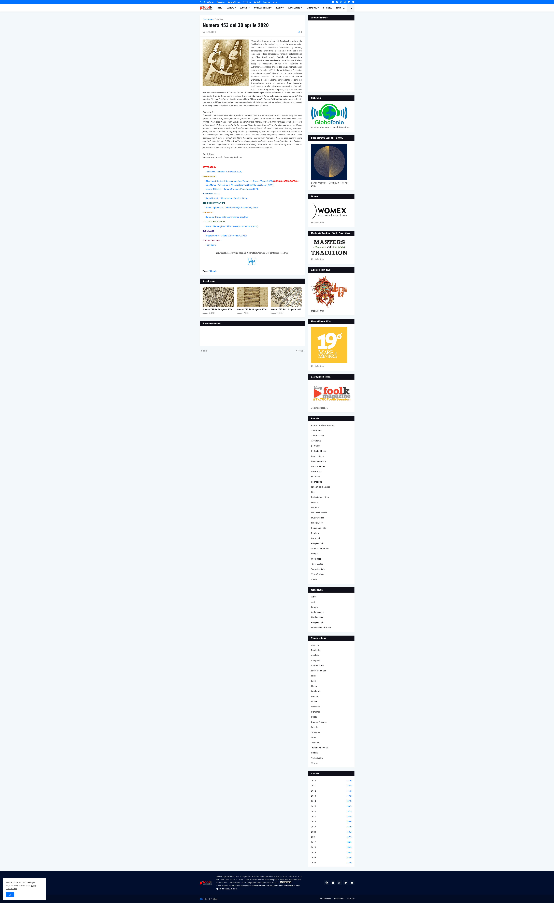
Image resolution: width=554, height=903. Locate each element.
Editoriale (219, 19)
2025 (331, 857)
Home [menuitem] (219, 8)
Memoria (315, 507)
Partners (266, 2)
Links (275, 2)
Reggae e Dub (317, 543)
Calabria (315, 655)
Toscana (315, 742)
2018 (331, 821)
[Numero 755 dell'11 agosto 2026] (286, 297)
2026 (331, 862)
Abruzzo (315, 645)
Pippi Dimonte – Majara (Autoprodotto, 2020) (226, 236)
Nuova (204, 351)
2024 (331, 852)
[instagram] (341, 2)
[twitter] (349, 2)
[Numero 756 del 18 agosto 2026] (252, 297)
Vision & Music (317, 574)
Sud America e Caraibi (321, 627)
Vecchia (299, 351)
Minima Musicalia (319, 512)
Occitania (315, 706)
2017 (331, 816)
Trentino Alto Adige (319, 748)
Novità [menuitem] (279, 8)
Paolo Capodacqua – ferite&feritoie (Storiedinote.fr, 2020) (232, 207)
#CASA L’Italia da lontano (322, 425)
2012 (331, 791)
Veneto (314, 763)
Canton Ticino (317, 665)
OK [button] (10, 895)
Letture (314, 502)
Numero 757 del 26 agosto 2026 (217, 309)
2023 (331, 847)
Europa (314, 607)
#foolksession (317, 435)
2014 (331, 801)
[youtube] (353, 2)
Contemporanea (318, 461)
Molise (314, 701)
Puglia (314, 717)
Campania (315, 660)
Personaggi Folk (318, 528)
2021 (331, 837)
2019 (331, 827)
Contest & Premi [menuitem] (262, 8)
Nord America (317, 617)
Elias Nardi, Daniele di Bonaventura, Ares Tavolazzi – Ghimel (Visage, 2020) (239, 181)
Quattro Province (318, 722)
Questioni (315, 538)
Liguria (314, 686)
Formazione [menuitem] (311, 8)
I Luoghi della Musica (320, 487)
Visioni (314, 579)
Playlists (315, 533)
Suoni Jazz (316, 559)
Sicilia (313, 737)
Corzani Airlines (318, 466)
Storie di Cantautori (320, 548)
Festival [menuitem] (230, 8)
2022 (331, 842)
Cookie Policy (325, 899)
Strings (314, 553)
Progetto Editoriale (207, 2)
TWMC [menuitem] (338, 8)
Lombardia (316, 691)
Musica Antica (317, 518)
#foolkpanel (316, 430)
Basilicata (315, 650)
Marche (314, 696)
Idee (313, 492)
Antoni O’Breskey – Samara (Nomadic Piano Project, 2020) (232, 189)
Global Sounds (317, 612)
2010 (331, 780)
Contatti (257, 2)
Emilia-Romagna (318, 671)
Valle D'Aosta (317, 758)
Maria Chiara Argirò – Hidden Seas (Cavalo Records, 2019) (232, 226)
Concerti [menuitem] (244, 8)
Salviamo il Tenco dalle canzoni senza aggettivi (227, 217)
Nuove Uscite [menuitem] (294, 8)
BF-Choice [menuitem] (327, 8)
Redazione (221, 2)
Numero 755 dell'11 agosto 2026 (286, 309)
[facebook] (333, 2)
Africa (314, 597)
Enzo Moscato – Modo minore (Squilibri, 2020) (226, 198)
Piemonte (315, 712)
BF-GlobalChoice (318, 451)
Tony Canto (211, 245)
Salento (314, 727)
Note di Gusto (317, 523)
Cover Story (316, 471)
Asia (313, 602)
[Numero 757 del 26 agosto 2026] (218, 297)
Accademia (316, 441)
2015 (331, 806)
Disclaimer (339, 899)
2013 (331, 796)
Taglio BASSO (317, 564)
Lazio (313, 681)
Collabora (247, 2)
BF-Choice (315, 446)
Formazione (316, 482)
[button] (344, 8)
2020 (331, 832)
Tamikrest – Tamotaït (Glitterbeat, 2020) (224, 172)
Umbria (314, 753)
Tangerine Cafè (318, 569)
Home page (208, 19)
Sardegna (315, 732)
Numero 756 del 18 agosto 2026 (251, 309)
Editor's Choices (234, 2)
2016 (331, 811)
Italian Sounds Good (320, 497)
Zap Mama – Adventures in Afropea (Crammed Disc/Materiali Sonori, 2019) (239, 185)
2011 (331, 785)
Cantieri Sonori (317, 456)
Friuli (313, 676)
